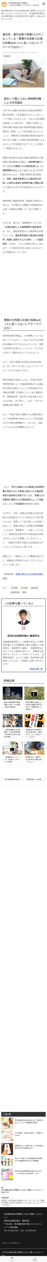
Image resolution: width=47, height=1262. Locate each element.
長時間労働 (15, 592)
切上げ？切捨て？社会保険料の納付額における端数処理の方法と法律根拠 (29, 1159)
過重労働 (34, 588)
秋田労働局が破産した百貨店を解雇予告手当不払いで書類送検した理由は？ (34, 705)
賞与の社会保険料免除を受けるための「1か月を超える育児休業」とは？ (28, 1172)
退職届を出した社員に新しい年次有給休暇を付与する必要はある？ (29, 1147)
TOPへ (35, 1260)
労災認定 (24, 588)
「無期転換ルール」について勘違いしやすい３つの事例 (12, 759)
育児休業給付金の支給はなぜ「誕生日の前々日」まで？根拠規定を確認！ (29, 1121)
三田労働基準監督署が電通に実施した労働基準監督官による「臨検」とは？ (14, 779)
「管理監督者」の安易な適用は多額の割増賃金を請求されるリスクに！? (35, 779)
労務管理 (7, 56)
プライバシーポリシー (11, 1243)
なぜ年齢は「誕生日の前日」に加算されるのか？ (29, 1134)
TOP (22, 1191)
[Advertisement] (23, 284)
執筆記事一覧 (36, 669)
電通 (24, 592)
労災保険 (14, 588)
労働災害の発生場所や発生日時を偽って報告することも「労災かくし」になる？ (34, 733)
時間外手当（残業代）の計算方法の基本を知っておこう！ (34, 759)
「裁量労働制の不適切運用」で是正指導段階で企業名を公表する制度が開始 (12, 733)
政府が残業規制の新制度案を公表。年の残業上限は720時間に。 (12, 704)
